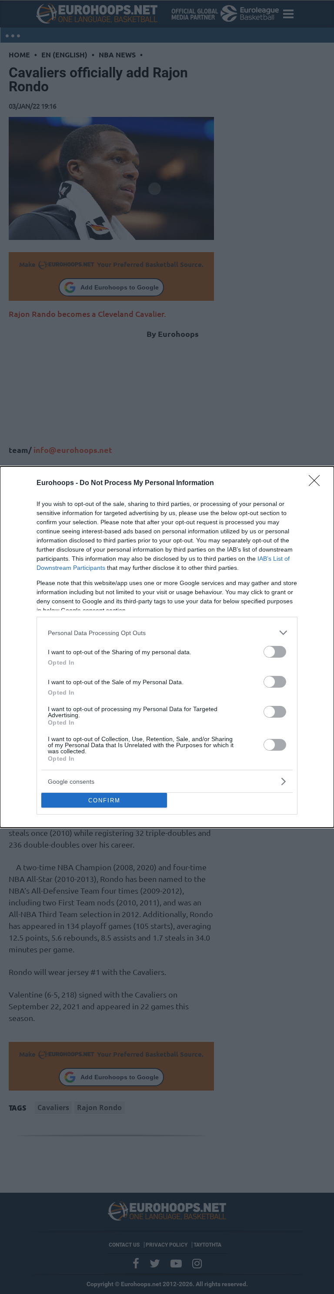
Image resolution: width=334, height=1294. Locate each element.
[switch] (275, 652)
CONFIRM (104, 800)
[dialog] (167, 647)
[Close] (317, 483)
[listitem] (167, 632)
